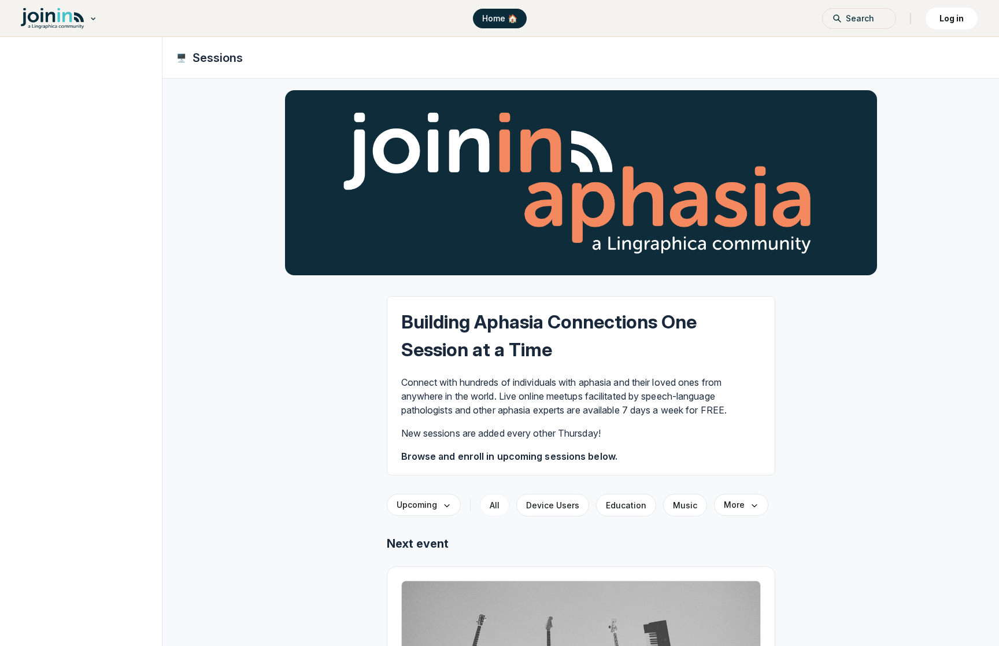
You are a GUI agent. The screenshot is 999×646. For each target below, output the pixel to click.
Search (860, 18)
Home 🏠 (499, 18)
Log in (951, 18)
